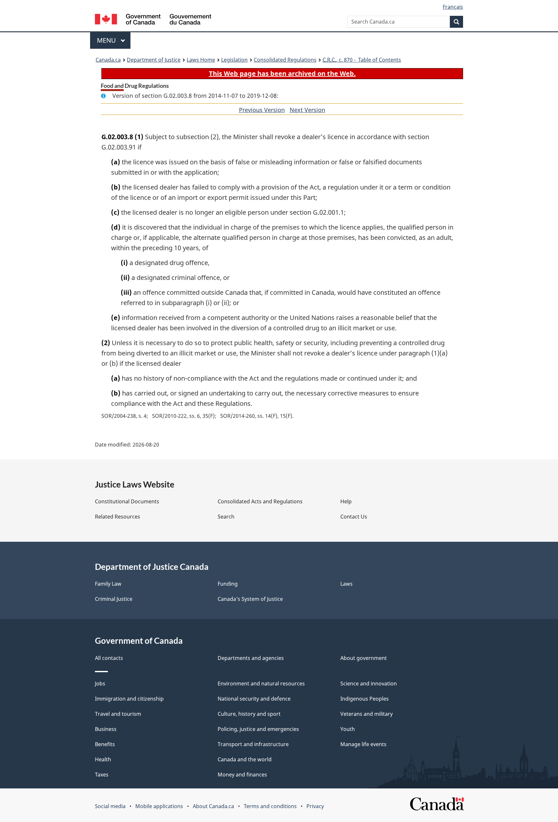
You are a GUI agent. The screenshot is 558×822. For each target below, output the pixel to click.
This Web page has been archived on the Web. (282, 73)
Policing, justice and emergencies (258, 729)
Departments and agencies (251, 658)
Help (346, 501)
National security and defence (254, 698)
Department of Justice (154, 59)
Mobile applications (159, 806)
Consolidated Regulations (285, 59)
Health (103, 759)
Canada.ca (108, 59)
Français (453, 6)
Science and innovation (368, 683)
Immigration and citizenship (129, 698)
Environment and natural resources (261, 683)
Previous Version (262, 110)
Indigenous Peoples (364, 698)
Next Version (307, 110)
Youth (347, 729)
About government (363, 658)
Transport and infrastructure (253, 744)
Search (226, 516)
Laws (346, 583)
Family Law (108, 583)
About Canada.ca (213, 806)
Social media (110, 806)
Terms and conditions (270, 806)
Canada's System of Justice (250, 598)
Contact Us (353, 516)
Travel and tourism (118, 713)
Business (106, 729)
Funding (228, 583)
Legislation (234, 59)
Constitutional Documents (127, 501)
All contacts (109, 658)
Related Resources (117, 516)
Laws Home (201, 59)
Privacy (315, 806)
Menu (107, 40)
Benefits (105, 744)
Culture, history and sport (249, 713)
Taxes (101, 774)
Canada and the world (245, 759)
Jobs (100, 683)
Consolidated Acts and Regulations (260, 501)
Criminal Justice (113, 598)
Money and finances (242, 774)
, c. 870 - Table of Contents (362, 59)
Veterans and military (366, 713)
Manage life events (363, 744)
